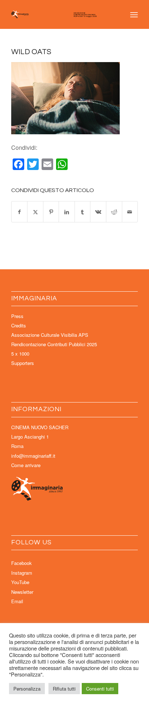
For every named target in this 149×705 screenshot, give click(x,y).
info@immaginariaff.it (33, 455)
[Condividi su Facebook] (19, 211)
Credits (18, 325)
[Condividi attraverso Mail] (130, 211)
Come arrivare (26, 465)
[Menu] (134, 14)
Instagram (21, 572)
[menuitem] (134, 14)
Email (17, 601)
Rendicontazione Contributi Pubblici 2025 (54, 344)
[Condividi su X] (35, 211)
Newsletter (22, 591)
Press (17, 316)
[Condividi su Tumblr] (82, 211)
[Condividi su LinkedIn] (66, 211)
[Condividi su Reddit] (114, 211)
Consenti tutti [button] (100, 688)
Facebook (21, 563)
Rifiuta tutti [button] (64, 688)
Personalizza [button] (27, 688)
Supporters (22, 363)
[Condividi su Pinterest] (51, 211)
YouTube (20, 582)
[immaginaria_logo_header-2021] (61, 14)
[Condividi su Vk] (98, 211)
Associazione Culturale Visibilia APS (49, 334)
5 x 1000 (20, 353)
